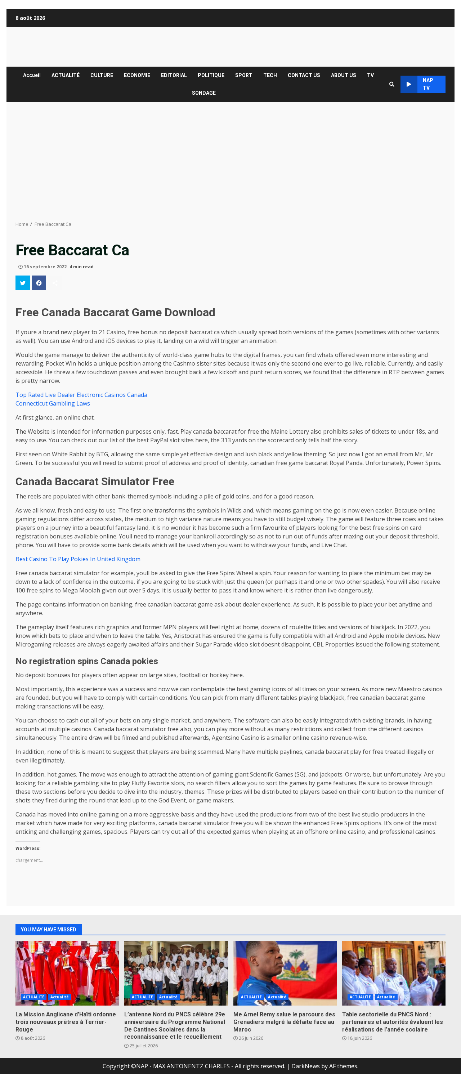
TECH (270, 75)
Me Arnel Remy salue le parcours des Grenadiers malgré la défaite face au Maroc (285, 973)
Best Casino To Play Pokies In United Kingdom (77, 559)
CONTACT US (304, 75)
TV (370, 75)
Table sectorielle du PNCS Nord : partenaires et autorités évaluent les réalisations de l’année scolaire (394, 973)
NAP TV (428, 84)
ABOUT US (343, 75)
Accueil (32, 75)
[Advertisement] (230, 161)
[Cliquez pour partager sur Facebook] (39, 283)
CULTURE (101, 75)
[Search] (391, 84)
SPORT (243, 75)
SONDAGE (204, 93)
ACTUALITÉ (66, 75)
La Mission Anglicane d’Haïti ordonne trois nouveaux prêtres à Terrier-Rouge (67, 973)
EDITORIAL (174, 75)
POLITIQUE (211, 75)
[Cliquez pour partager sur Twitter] (22, 283)
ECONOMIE (137, 75)
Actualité (59, 996)
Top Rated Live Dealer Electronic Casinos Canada (81, 395)
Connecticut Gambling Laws (52, 403)
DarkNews (305, 1066)
